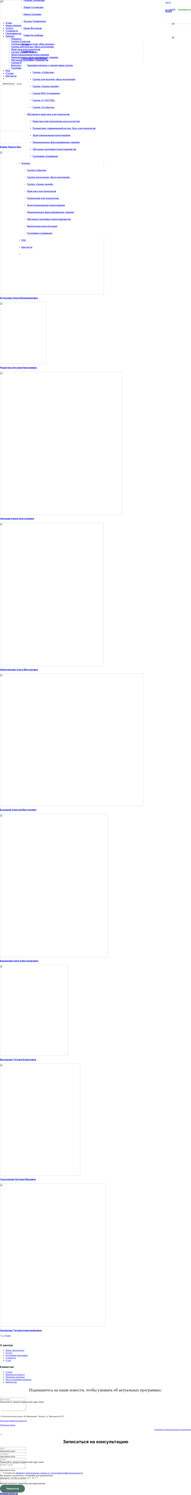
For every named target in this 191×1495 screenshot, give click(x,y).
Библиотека (11, 1382)
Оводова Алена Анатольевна (17, 518)
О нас (8, 1360)
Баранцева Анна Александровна (19, 961)
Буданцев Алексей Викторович (18, 809)
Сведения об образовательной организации (172, 1429)
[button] (9, 1493)
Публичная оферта (8, 1425)
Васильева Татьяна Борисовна (18, 1059)
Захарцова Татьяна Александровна (21, 1330)
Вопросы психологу (15, 1374)
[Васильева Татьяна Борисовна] (34, 1055)
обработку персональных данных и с (33, 1473)
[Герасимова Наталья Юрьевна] (40, 1175)
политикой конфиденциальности (67, 1473)
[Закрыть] (1, 1434)
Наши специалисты (15, 1350)
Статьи (9, 1372)
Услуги (9, 1353)
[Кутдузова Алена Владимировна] (52, 293)
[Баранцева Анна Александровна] (54, 956)
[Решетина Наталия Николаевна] (23, 363)
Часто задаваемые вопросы (18, 1379)
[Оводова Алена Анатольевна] (61, 514)
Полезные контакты (15, 1377)
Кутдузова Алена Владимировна (19, 298)
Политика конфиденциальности (13, 1421)
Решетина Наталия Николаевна (18, 367)
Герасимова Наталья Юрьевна (18, 1179)
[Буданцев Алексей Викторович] (71, 805)
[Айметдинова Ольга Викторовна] (51, 665)
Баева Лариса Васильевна (15, 147)
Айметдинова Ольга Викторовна (19, 669)
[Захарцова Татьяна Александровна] (53, 1326)
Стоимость (11, 1358)
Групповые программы (17, 1355)
